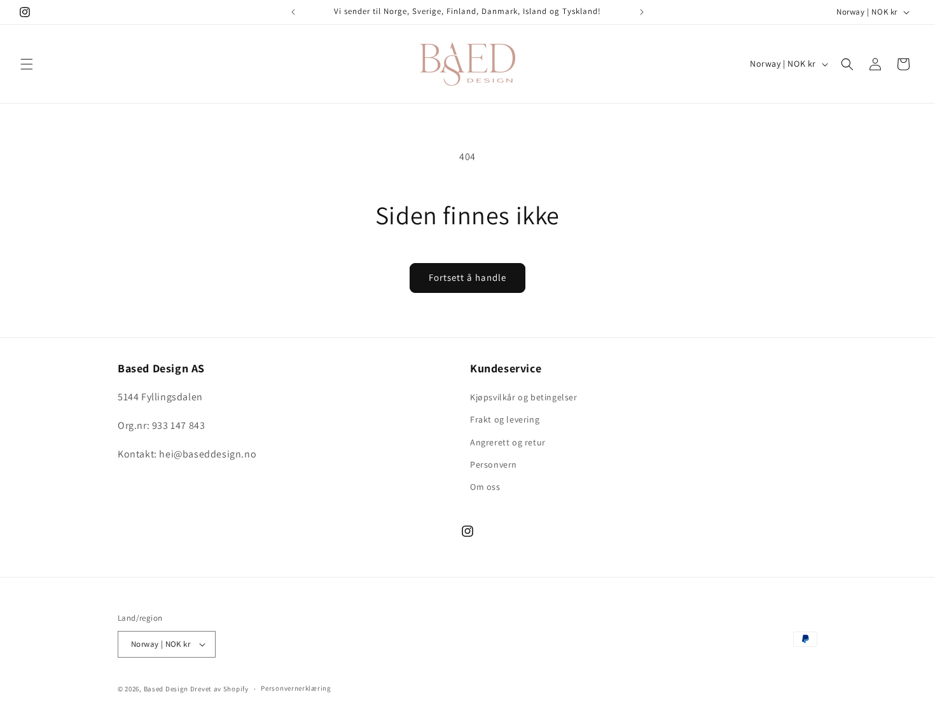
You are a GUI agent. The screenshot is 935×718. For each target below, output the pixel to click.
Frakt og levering (504, 419)
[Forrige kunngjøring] (293, 12)
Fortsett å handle (467, 277)
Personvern (493, 464)
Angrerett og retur (508, 442)
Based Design (166, 688)
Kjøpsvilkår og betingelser (524, 397)
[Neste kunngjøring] (642, 12)
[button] (27, 64)
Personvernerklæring (296, 688)
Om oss (485, 486)
